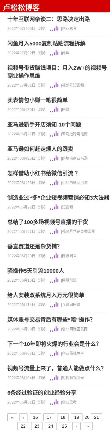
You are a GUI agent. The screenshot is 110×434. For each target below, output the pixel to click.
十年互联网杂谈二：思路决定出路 (48, 19)
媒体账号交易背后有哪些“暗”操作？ (51, 320)
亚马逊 (67, 134)
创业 (65, 29)
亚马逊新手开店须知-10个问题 (44, 125)
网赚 (65, 110)
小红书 (67, 183)
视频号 (67, 85)
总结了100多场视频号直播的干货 (47, 222)
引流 (73, 280)
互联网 (67, 305)
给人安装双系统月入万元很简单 (45, 295)
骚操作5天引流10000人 (35, 271)
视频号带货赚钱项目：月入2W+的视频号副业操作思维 (57, 72)
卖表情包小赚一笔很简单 (37, 100)
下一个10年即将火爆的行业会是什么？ (54, 344)
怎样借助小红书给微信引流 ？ (43, 173)
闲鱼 (65, 53)
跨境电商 (80, 134)
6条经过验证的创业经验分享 (41, 393)
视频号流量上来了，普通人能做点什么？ (56, 368)
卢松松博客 (21, 7)
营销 (76, 231)
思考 (73, 29)
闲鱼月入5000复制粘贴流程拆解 (46, 44)
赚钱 (73, 353)
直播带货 (87, 231)
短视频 (78, 85)
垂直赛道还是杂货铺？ (34, 247)
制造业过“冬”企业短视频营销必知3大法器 (58, 198)
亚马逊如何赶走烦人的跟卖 (40, 149)
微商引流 (80, 183)
